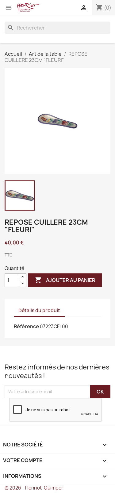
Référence (26, 326)
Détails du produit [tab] (39, 310)
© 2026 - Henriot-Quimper (34, 488)
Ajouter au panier (65, 280)
